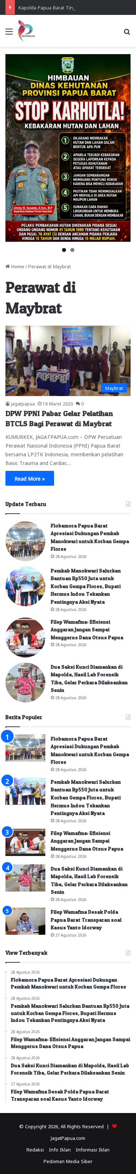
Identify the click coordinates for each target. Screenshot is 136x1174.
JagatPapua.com (68, 1137)
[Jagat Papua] (26, 31)
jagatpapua (23, 403)
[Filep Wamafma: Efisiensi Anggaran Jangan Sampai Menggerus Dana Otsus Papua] (25, 637)
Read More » (30, 478)
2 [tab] (72, 250)
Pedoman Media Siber (68, 1160)
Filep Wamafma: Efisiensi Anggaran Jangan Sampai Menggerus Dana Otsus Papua (87, 629)
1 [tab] (64, 250)
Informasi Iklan (93, 1149)
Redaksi (35, 1149)
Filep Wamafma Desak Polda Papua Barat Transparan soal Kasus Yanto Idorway (86, 919)
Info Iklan (60, 1149)
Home (17, 266)
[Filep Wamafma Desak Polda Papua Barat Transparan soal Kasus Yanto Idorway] (25, 921)
